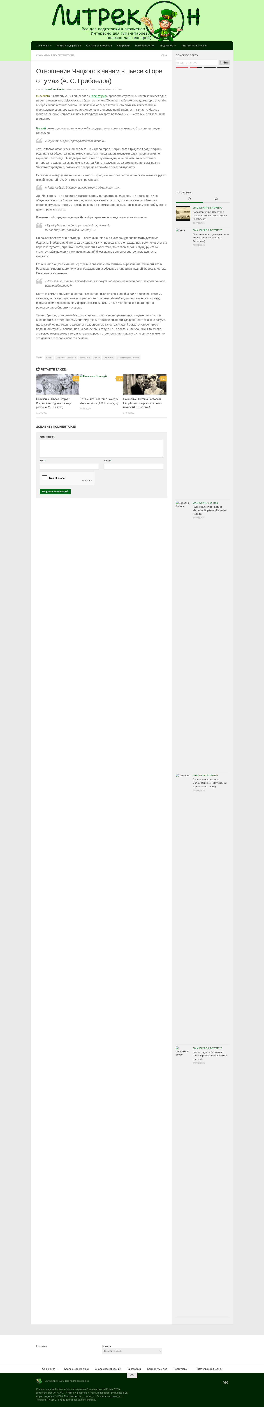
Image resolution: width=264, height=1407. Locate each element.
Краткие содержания (69, 45)
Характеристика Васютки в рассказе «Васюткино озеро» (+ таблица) (210, 215)
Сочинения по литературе (55, 55)
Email (107, 460)
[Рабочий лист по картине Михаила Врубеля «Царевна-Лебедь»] (183, 635)
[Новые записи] (189, 199)
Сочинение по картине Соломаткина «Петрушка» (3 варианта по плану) (210, 783)
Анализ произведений (99, 45)
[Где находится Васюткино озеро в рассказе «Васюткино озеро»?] (183, 1181)
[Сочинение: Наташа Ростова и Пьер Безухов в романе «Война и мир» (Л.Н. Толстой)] (144, 384)
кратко (97, 357)
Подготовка (166, 45)
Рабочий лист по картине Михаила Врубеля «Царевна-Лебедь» (210, 510)
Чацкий (41, 128)
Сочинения (42, 45)
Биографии (123, 45)
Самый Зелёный (54, 89)
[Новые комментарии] (216, 199)
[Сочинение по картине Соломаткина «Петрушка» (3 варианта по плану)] (183, 908)
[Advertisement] (203, 123)
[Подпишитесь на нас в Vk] (225, 1382)
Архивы (106, 1346)
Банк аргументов (145, 45)
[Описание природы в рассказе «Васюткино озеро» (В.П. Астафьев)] (183, 363)
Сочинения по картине (205, 503)
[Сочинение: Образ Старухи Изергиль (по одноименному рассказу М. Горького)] (57, 384)
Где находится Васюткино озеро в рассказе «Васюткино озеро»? (210, 1055)
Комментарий (47, 437)
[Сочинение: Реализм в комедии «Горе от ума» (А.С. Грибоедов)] (101, 384)
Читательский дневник (194, 45)
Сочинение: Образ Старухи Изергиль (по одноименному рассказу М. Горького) (53, 403)
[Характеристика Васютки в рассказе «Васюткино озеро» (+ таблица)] (183, 213)
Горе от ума (98, 96)
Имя (43, 460)
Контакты (41, 1346)
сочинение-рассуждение (128, 357)
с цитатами (108, 357)
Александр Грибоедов (66, 357)
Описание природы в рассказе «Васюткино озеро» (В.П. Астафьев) (211, 238)
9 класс (49, 357)
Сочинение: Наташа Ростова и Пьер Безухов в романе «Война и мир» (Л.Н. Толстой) (142, 403)
